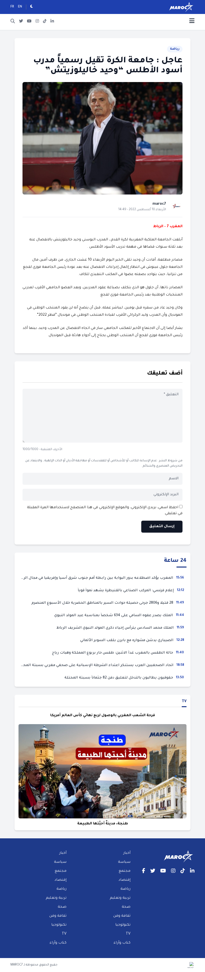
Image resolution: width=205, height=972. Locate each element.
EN (20, 7)
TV (184, 702)
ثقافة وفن (121, 916)
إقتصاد (124, 880)
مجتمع (124, 871)
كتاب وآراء (122, 943)
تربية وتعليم (120, 898)
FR (12, 7)
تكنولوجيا (122, 925)
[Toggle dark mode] (31, 6)
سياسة (124, 862)
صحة (126, 907)
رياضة (175, 49)
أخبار (126, 853)
